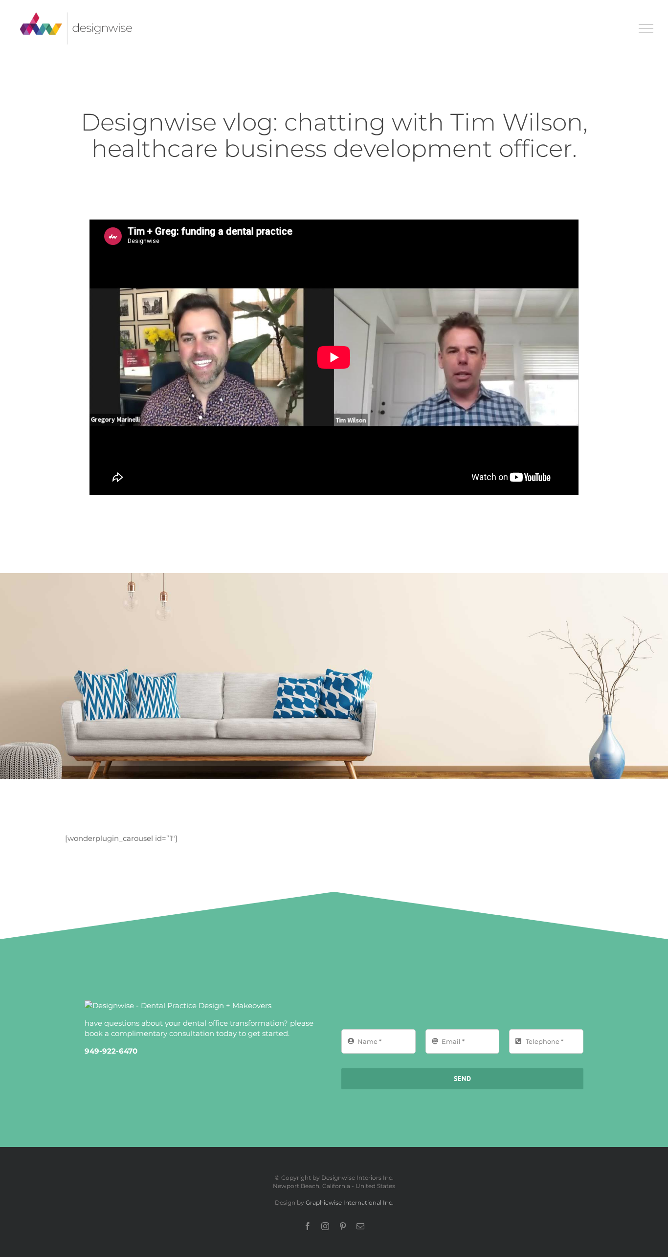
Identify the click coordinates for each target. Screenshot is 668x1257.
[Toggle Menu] (646, 28)
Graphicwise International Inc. (350, 1202)
